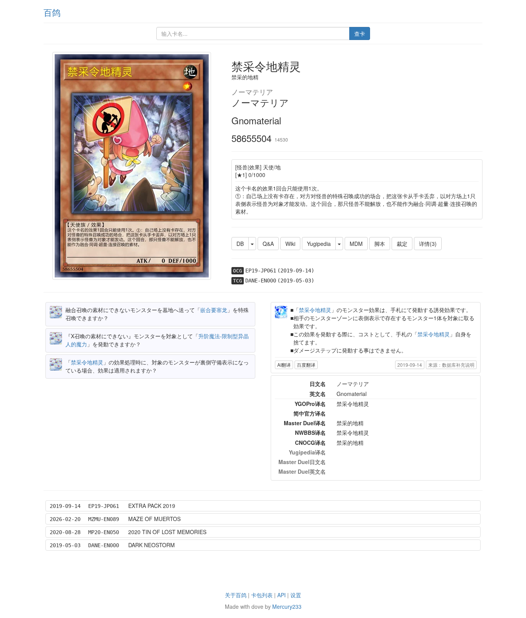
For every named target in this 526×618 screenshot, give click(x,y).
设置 (295, 595)
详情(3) (428, 243)
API (281, 595)
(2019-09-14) (295, 270)
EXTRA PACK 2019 (151, 505)
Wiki (290, 243)
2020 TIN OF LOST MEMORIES (167, 532)
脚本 (379, 243)
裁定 (402, 243)
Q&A (268, 243)
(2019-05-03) (295, 280)
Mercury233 (287, 606)
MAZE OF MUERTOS (154, 519)
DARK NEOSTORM (151, 545)
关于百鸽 (235, 595)
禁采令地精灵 (87, 362)
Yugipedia (319, 243)
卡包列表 (262, 595)
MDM (356, 243)
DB (240, 243)
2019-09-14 (409, 364)
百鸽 (52, 12)
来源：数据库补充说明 (451, 364)
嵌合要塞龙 (213, 310)
